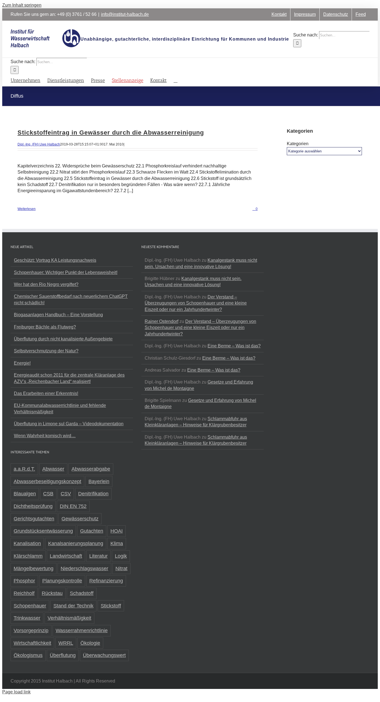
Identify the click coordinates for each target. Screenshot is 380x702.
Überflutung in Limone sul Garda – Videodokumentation (69, 423)
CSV (66, 493)
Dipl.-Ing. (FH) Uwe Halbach (39, 144)
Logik (121, 556)
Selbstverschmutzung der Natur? (46, 350)
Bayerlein (98, 481)
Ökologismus (28, 655)
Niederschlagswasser (84, 568)
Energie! (22, 363)
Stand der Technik (73, 606)
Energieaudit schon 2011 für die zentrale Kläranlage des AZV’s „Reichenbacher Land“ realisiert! (69, 378)
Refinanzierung (106, 581)
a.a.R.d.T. (24, 469)
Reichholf (24, 593)
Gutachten (91, 531)
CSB (48, 493)
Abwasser (53, 469)
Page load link (16, 691)
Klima (116, 543)
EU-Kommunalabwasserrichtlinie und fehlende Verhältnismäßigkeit (60, 408)
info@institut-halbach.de (125, 14)
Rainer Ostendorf (161, 321)
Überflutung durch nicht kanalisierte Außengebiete (63, 339)
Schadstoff (81, 593)
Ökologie (90, 643)
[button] (175, 80)
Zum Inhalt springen (21, 5)
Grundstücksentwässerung (43, 531)
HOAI (116, 531)
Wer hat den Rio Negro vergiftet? (46, 284)
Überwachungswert (104, 655)
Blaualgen (25, 493)
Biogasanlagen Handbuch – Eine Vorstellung (58, 314)
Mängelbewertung (33, 568)
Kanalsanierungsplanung (75, 543)
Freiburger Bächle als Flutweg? (45, 327)
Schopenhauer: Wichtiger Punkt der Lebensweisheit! (65, 272)
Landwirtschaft (66, 556)
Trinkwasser (27, 618)
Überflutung (63, 655)
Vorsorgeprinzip (31, 630)
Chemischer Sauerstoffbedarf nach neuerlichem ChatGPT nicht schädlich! (71, 299)
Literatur (98, 556)
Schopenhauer (30, 606)
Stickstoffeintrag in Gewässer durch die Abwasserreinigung (111, 132)
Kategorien (298, 143)
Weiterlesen (27, 209)
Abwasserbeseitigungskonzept (47, 481)
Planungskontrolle (62, 581)
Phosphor (24, 581)
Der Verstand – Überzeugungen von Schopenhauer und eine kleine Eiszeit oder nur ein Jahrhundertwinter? (196, 303)
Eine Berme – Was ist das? (234, 345)
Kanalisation (27, 543)
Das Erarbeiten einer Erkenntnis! (46, 393)
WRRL (65, 643)
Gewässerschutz (79, 518)
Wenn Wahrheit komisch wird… (45, 435)
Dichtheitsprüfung (33, 506)
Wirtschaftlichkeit (32, 643)
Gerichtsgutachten (34, 518)
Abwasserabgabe (90, 469)
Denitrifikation (93, 493)
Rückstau (52, 593)
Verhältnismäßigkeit (69, 618)
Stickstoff (111, 606)
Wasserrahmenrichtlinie (82, 630)
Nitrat (121, 568)
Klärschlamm (28, 556)
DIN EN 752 (73, 506)
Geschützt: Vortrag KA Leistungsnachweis (55, 260)
